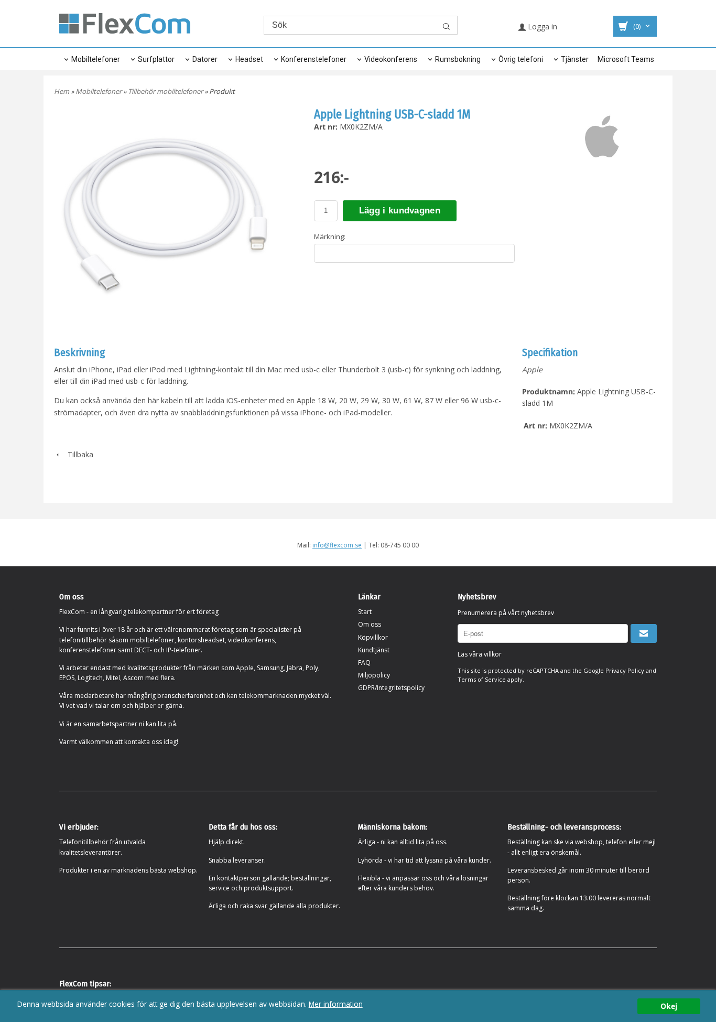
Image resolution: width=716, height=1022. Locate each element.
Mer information (336, 1004)
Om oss (369, 624)
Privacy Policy (624, 670)
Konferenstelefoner (313, 59)
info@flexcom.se (337, 545)
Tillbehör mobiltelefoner (166, 91)
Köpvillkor (373, 637)
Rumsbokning (458, 59)
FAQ (364, 662)
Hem (61, 91)
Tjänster (575, 59)
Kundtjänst (373, 650)
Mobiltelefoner (95, 59)
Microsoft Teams (626, 59)
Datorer (205, 59)
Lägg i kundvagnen (399, 211)
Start (365, 611)
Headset (249, 59)
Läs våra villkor (480, 654)
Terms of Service (482, 679)
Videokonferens (390, 59)
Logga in (541, 26)
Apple (532, 369)
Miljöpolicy (374, 675)
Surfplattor (156, 59)
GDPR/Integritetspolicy (391, 687)
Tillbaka (77, 454)
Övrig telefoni (520, 59)
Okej (668, 1006)
